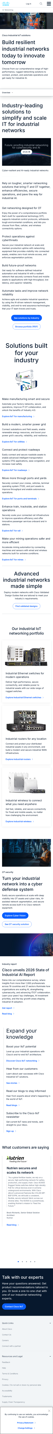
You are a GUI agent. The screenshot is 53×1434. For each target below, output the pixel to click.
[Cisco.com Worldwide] (5, 4)
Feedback (6, 1362)
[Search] (41, 3)
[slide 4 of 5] (30, 1261)
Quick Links (8, 1323)
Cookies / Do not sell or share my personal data (21, 1385)
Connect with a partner (11, 1346)
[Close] (49, 1410)
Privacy (5, 1379)
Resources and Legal (12, 1356)
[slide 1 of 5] (18, 1261)
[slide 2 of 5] (22, 1261)
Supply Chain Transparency (13, 1402)
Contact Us (6, 1335)
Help (4, 1368)
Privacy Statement (25, 1423)
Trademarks (7, 1396)
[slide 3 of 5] (26, 1261)
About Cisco (7, 1329)
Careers (5, 1340)
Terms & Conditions (10, 1373)
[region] (26, 1420)
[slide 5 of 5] (34, 1261)
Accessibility (7, 1391)
